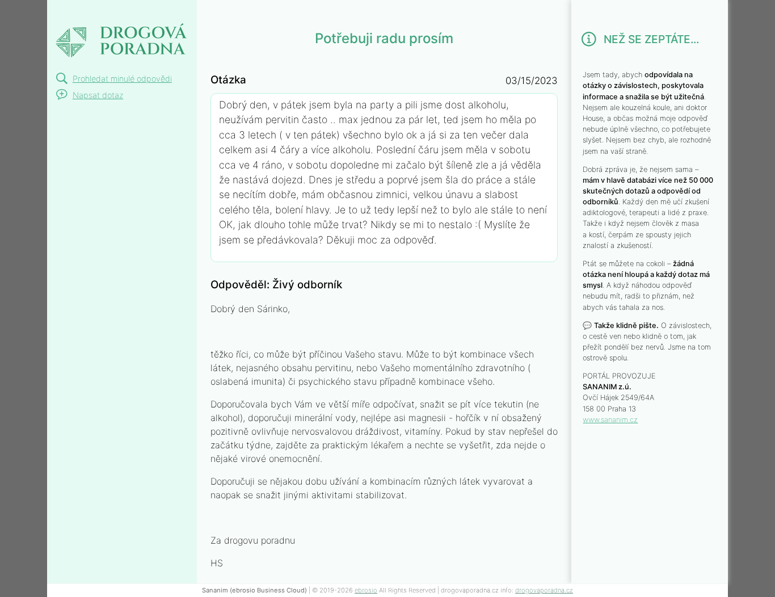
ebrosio (366, 590)
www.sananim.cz (610, 419)
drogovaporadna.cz (544, 590)
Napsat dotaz (98, 95)
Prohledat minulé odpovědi (122, 78)
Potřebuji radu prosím (107, 27)
